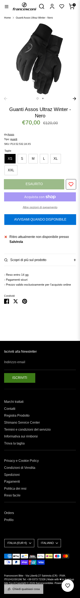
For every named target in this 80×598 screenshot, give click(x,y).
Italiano (47, 543)
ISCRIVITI (19, 377)
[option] (40, 59)
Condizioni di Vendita (19, 467)
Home (7, 17)
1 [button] (38, 98)
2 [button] (42, 98)
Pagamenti (12, 481)
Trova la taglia (14, 443)
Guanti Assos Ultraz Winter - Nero (34, 17)
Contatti (9, 408)
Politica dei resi (15, 488)
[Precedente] (5, 98)
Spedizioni (12, 474)
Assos (10, 134)
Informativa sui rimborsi (21, 436)
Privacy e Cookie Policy (21, 460)
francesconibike (44, 583)
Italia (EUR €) (17, 543)
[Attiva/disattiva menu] (6, 6)
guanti (13, 139)
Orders (9, 513)
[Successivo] (74, 98)
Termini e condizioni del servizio (27, 429)
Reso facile (12, 495)
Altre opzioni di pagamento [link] (40, 207)
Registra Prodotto (17, 415)
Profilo (9, 520)
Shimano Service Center (22, 422)
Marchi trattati (14, 401)
